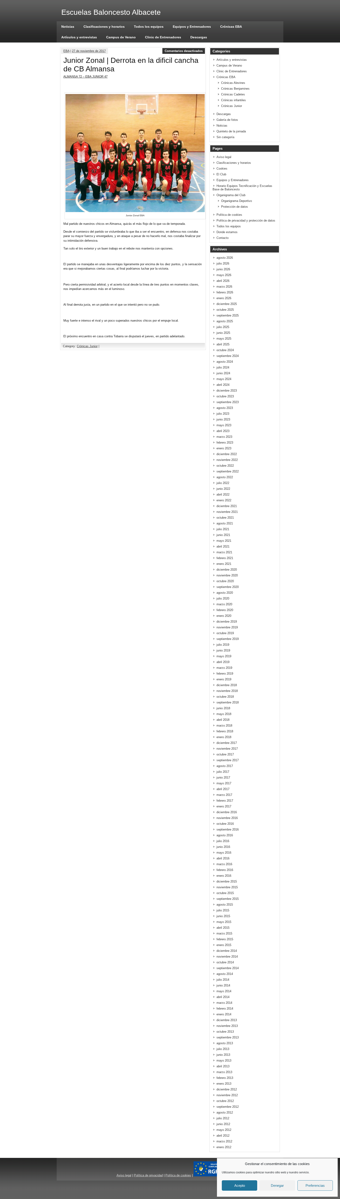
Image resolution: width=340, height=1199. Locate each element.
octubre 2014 (225, 962)
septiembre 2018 (227, 702)
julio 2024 (222, 367)
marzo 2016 (224, 864)
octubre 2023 (225, 396)
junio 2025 (223, 333)
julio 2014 (222, 979)
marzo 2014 (224, 1002)
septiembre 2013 (227, 1037)
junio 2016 (223, 847)
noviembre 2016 (227, 818)
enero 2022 (223, 500)
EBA (66, 51)
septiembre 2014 (227, 968)
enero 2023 (223, 448)
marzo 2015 (224, 933)
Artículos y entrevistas (79, 37)
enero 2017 (223, 806)
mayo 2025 (223, 338)
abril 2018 (222, 719)
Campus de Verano (121, 37)
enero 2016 (223, 875)
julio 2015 (222, 910)
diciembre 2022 (226, 454)
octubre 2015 (225, 893)
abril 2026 (222, 281)
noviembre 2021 (227, 512)
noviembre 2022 (227, 460)
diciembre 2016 (226, 812)
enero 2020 (223, 616)
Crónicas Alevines (233, 83)
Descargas (198, 37)
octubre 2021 (225, 517)
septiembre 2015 (227, 899)
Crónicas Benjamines (235, 88)
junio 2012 (223, 1124)
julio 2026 (222, 263)
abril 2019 (222, 662)
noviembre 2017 (227, 748)
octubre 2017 (225, 754)
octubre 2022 (225, 465)
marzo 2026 (224, 286)
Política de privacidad (148, 1175)
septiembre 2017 (227, 760)
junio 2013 (223, 1054)
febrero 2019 (224, 673)
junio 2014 (223, 985)
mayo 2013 (223, 1060)
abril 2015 (222, 927)
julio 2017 (222, 771)
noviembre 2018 (227, 691)
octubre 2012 (225, 1101)
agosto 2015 (224, 904)
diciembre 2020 (226, 569)
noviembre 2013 (227, 1026)
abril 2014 (222, 997)
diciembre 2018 (226, 685)
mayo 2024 (223, 379)
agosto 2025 (224, 321)
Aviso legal (223, 157)
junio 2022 (223, 488)
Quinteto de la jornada (231, 131)
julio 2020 (222, 598)
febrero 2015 (224, 939)
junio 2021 (223, 535)
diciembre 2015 (226, 881)
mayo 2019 (223, 656)
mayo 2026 (223, 275)
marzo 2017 (224, 795)
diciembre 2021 (226, 506)
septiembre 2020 (227, 587)
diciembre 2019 (226, 621)
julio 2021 (222, 529)
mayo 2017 (223, 783)
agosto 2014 (224, 974)
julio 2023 (222, 413)
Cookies (221, 168)
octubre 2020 (225, 581)
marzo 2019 (224, 667)
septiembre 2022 (227, 471)
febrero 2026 (224, 292)
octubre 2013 (225, 1031)
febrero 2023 (224, 442)
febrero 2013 (224, 1078)
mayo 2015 (223, 922)
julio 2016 (222, 841)
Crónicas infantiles (233, 100)
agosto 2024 (224, 361)
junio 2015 (223, 916)
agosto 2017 (224, 766)
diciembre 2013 (226, 1020)
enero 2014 (223, 1014)
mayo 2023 (223, 425)
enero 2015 (223, 945)
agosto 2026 (224, 257)
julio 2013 (222, 1049)
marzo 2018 (224, 725)
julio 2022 (222, 483)
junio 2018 (223, 708)
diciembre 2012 (226, 1089)
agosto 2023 (224, 408)
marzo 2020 (224, 604)
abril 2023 (222, 431)
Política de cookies (229, 214)
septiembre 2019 (227, 639)
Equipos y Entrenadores (192, 26)
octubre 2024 (225, 350)
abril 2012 (222, 1135)
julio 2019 (222, 644)
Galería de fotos (227, 120)
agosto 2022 (224, 477)
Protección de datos (234, 206)
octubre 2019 (225, 633)
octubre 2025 (225, 309)
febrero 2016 (224, 870)
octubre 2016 (225, 823)
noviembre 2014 (227, 956)
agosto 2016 (224, 835)
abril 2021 (222, 546)
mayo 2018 (223, 714)
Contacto (222, 238)
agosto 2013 (224, 1043)
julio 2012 (222, 1118)
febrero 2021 (224, 558)
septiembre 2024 (227, 356)
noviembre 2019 (227, 627)
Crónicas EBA (231, 26)
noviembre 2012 (227, 1095)
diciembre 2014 (226, 951)
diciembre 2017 (226, 743)
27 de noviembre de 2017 (89, 51)
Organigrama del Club (230, 195)
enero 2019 (223, 679)
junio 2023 (223, 419)
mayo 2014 (223, 991)
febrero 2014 (224, 1008)
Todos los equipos (149, 26)
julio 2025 (222, 327)
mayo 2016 (223, 852)
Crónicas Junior (87, 346)
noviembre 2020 (227, 575)
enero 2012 (223, 1147)
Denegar (277, 1185)
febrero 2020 (224, 610)
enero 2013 (223, 1083)
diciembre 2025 (226, 304)
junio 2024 (223, 373)
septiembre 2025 (227, 315)
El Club (221, 174)
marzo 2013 (224, 1072)
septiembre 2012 (227, 1106)
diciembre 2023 (226, 390)
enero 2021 (223, 564)
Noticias (67, 26)
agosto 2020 (224, 592)
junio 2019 (223, 650)
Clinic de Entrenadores (163, 37)
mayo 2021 (223, 540)
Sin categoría (225, 137)
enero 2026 (223, 298)
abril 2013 (222, 1066)
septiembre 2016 (227, 829)
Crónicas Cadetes (233, 94)
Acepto (239, 1185)
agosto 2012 (224, 1112)
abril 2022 (222, 494)
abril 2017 (222, 789)
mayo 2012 (223, 1130)
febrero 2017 (224, 800)
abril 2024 (222, 384)
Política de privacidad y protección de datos (245, 220)
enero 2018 (223, 737)
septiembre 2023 (227, 402)
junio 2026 (223, 269)
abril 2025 (222, 344)
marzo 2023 (224, 436)
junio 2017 (223, 777)
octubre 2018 (225, 696)
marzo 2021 (224, 552)
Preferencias (315, 1185)
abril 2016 (222, 858)
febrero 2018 (224, 731)
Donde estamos (227, 232)
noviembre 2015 (227, 887)
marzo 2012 (224, 1141)
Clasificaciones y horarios (104, 26)
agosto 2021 (224, 523)
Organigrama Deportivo (236, 201)
